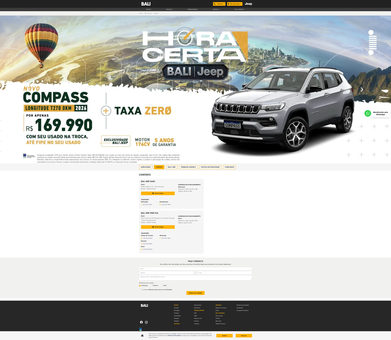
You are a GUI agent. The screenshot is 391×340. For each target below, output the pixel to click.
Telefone (155, 239)
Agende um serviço (221, 307)
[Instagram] (146, 322)
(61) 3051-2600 (147, 192)
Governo (196, 321)
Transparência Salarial (242, 310)
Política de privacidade (210, 121)
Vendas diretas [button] (192, 9)
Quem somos (219, 315)
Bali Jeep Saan (235, 4)
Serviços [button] (216, 9)
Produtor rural (198, 318)
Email (164, 239)
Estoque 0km (197, 305)
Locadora (196, 323)
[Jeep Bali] (148, 4)
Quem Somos (145, 121)
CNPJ (195, 315)
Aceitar (224, 336)
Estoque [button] (169, 9)
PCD (195, 313)
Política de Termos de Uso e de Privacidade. (160, 244)
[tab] (158, 143)
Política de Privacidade (174, 335)
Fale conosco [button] (239, 9)
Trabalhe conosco (188, 121)
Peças (217, 310)
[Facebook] (141, 322)
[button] (29, 67)
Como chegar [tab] (159, 147)
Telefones (219, 4)
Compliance (229, 121)
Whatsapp (144, 239)
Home (140, 13)
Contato (159, 121)
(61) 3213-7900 (147, 158)
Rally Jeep (172, 121)
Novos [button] (148, 9)
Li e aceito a (156, 244)
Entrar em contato (195, 247)
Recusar (244, 336)
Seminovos (197, 307)
